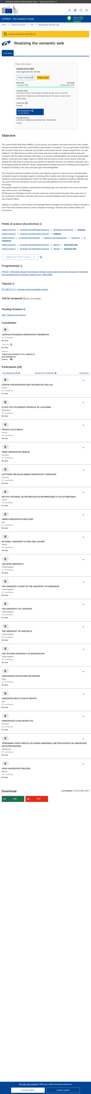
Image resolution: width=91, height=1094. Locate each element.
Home (4, 25)
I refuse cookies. (63, 1090)
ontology (81, 230)
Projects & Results (18, 25)
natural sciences (9, 230)
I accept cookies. (28, 1090)
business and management (55, 238)
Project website (24, 78)
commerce (75, 238)
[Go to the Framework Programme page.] (6, 43)
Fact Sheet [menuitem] (8, 53)
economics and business (29, 238)
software (57, 234)
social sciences (8, 238)
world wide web (71, 245)
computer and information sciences (34, 230)
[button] (75, 10)
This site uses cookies (28, 1084)
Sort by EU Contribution (45, 373)
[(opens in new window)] (10, 9)
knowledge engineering (63, 230)
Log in (69, 10)
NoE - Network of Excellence (14, 315)
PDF (39, 799)
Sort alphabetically (10, 373)
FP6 (31, 25)
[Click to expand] (83, 380)
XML (15, 799)
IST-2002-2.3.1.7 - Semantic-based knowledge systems (25, 289)
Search (81, 10)
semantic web (70, 249)
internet (56, 245)
